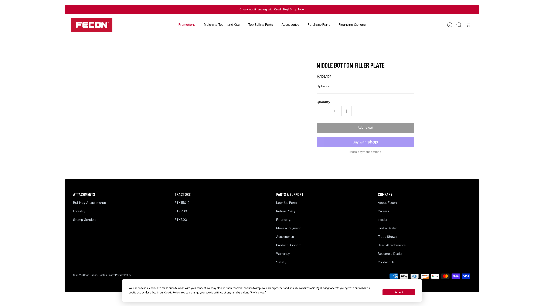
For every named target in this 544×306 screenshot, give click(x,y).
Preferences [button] (257, 292)
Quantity (323, 102)
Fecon (325, 86)
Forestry (79, 211)
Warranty (283, 254)
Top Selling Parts (260, 25)
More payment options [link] (365, 152)
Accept (398, 292)
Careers (383, 211)
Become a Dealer (390, 254)
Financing (283, 220)
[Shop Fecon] (91, 25)
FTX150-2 (182, 203)
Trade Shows (387, 237)
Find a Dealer (387, 228)
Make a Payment (288, 228)
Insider (382, 220)
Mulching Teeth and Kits (222, 25)
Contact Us (386, 262)
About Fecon (387, 203)
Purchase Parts (319, 25)
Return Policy (285, 211)
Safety (281, 262)
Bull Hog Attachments (89, 203)
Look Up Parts (286, 203)
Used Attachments (392, 245)
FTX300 (181, 220)
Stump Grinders (84, 220)
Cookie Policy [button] (171, 292)
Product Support (288, 245)
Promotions (187, 25)
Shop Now (297, 9)
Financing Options (352, 25)
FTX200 (181, 211)
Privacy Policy (123, 275)
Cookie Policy (107, 275)
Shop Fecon (90, 275)
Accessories (290, 25)
